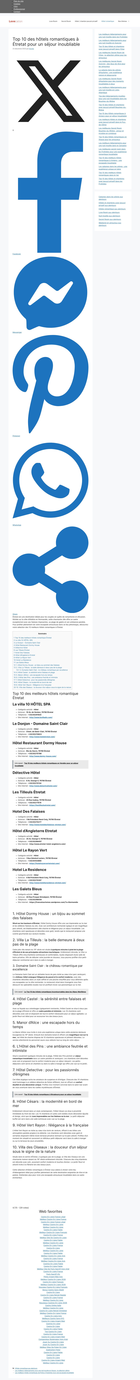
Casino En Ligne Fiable (53, 1230)
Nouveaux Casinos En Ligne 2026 (53, 1303)
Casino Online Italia (53, 1305)
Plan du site (18, 1)
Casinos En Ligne (53, 1324)
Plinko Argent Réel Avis (53, 1277)
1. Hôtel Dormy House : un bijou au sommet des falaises (36, 665)
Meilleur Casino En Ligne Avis (53, 1256)
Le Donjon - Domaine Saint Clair (27, 643)
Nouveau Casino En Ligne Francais (53, 1287)
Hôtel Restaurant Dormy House (26, 645)
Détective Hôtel (20, 648)
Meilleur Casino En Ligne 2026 (53, 1279)
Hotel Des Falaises (22, 653)
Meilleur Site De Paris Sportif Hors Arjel (53, 1269)
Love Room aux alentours (109, 212)
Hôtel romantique (107, 21)
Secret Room (66, 21)
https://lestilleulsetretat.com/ (42, 805)
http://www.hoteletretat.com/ (42, 737)
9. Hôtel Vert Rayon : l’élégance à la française (32, 685)
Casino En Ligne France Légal (53, 1217)
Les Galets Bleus (21, 662)
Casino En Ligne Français (53, 1282)
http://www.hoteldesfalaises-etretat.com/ (47, 825)
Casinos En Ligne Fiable (53, 1264)
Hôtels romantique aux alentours (26, 1368)
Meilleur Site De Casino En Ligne (53, 1238)
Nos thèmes (122, 21)
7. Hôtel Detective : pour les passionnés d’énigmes (34, 680)
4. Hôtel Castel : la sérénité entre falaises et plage (34, 672)
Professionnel (19, 9)
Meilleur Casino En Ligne (53, 1225)
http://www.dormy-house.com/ (42, 756)
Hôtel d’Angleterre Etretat (24, 655)
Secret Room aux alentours (110, 219)
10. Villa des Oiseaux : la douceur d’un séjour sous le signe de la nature (42, 687)
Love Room (53, 21)
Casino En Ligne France (53, 1235)
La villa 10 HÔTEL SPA (23, 640)
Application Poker (53, 1350)
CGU (16, 6)
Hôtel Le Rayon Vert (22, 658)
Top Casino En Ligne (53, 1332)
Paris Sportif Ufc (53, 1274)
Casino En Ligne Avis (53, 1316)
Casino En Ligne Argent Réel (53, 1321)
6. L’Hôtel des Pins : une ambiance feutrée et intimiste (36, 677)
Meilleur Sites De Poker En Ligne (53, 1347)
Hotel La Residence (22, 660)
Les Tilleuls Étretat (22, 650)
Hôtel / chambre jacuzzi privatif (86, 21)
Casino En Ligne (53, 1248)
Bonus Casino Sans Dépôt (53, 1290)
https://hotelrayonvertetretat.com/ (44, 863)
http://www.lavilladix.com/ (40, 717)
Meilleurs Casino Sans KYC (53, 1318)
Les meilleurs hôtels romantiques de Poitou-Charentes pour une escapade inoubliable (44, 1373)
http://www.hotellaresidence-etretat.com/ (47, 883)
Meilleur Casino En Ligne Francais (53, 1232)
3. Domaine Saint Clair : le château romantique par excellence (42, 670)
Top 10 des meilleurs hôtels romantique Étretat (33, 638)
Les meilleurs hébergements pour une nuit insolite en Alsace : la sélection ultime (42, 1370)
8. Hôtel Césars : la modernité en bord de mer (33, 682)
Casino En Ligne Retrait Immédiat (53, 1311)
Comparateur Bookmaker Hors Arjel (53, 1339)
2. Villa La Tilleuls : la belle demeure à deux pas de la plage (38, 667)
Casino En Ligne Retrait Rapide (53, 1295)
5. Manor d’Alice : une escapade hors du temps (33, 675)
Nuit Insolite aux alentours (109, 216)
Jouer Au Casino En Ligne (53, 1342)
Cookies (17, 4)
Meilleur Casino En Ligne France (53, 1219)
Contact (17, 12)
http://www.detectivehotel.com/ (43, 786)
